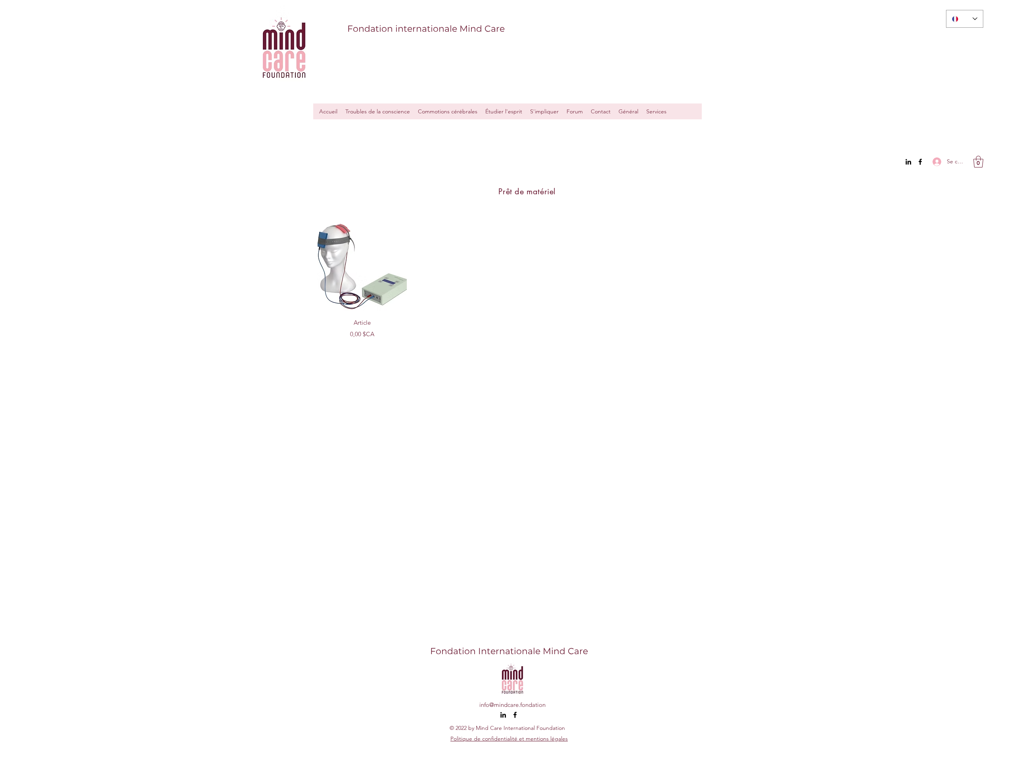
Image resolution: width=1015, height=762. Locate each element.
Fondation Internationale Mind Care (509, 651)
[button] (978, 162)
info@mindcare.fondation (512, 704)
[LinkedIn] (908, 162)
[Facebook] (920, 162)
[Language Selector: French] (964, 19)
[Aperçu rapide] (362, 266)
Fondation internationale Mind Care (426, 28)
